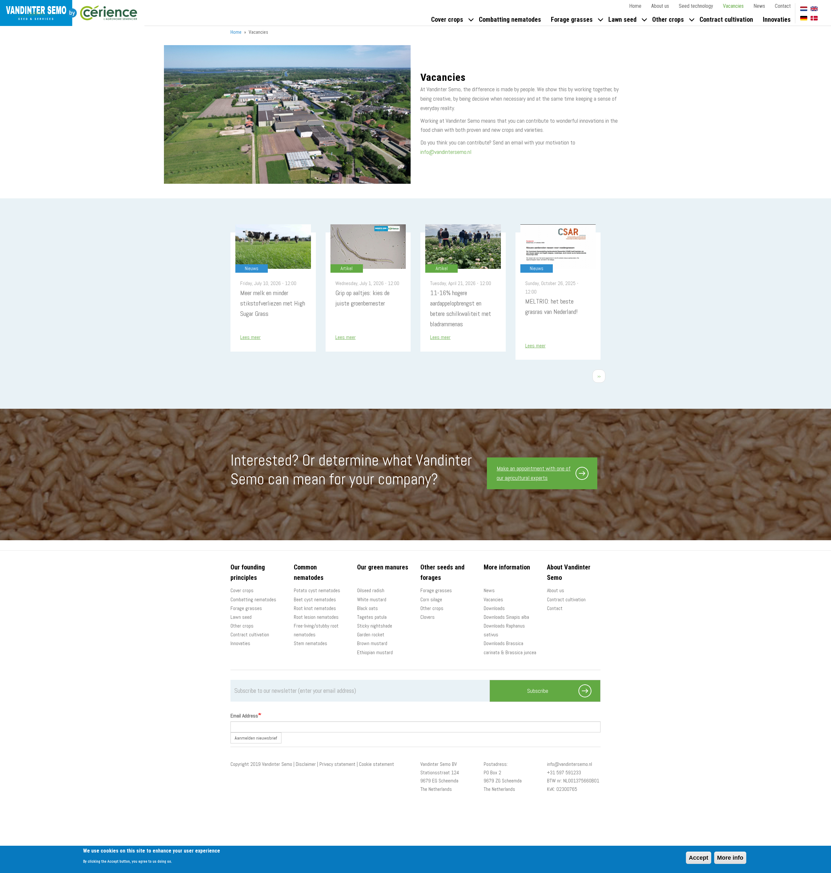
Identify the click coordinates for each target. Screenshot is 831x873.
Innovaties (777, 19)
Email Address (244, 715)
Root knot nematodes (315, 608)
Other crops (668, 19)
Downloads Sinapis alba (506, 617)
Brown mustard (372, 643)
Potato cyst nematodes (317, 590)
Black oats (367, 608)
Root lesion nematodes (316, 617)
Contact (783, 6)
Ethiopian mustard (375, 652)
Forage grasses (572, 19)
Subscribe (537, 690)
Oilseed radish (370, 590)
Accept (698, 857)
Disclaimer (306, 764)
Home (635, 6)
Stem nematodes (310, 643)
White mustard (371, 599)
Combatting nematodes (510, 19)
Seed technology (696, 6)
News (759, 6)
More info (730, 857)
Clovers (427, 617)
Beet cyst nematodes (315, 599)
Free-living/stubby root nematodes (316, 630)
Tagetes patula (372, 617)
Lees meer (250, 337)
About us (660, 6)
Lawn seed (622, 19)
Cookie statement (376, 764)
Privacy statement (337, 764)
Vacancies (733, 6)
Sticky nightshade (374, 625)
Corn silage (431, 599)
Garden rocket (370, 634)
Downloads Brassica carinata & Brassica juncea (510, 647)
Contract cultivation (726, 19)
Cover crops (447, 19)
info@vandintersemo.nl (445, 152)
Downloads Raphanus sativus (504, 630)
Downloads (494, 608)
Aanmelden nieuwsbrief (256, 738)
